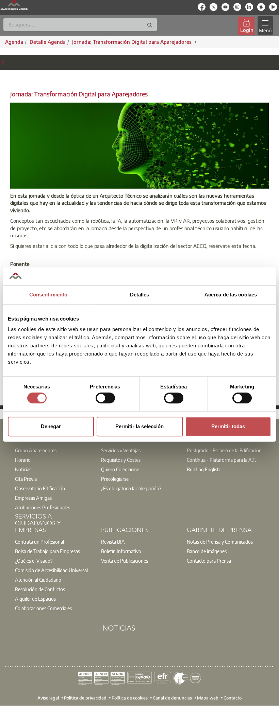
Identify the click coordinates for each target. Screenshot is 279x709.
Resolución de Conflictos (40, 589)
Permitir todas (228, 426)
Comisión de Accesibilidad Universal (51, 570)
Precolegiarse (115, 479)
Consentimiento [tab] (48, 294)
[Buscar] (149, 25)
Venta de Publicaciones (124, 561)
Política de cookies (130, 698)
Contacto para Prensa (209, 561)
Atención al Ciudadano (38, 580)
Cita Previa (26, 479)
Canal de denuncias (172, 698)
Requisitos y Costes (121, 460)
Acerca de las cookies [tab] (230, 294)
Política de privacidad (85, 698)
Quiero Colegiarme (120, 469)
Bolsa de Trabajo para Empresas (47, 551)
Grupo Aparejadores (35, 450)
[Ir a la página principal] (14, 5)
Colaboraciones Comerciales (43, 608)
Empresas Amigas (33, 498)
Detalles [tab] (139, 294)
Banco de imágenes (207, 551)
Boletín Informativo (121, 551)
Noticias (23, 469)
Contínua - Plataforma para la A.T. (221, 460)
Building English (203, 469)
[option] (53, 450)
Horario (23, 460)
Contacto (233, 698)
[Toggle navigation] (265, 25)
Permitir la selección (139, 426)
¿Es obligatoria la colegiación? (131, 488)
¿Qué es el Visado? (33, 561)
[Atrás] (3, 62)
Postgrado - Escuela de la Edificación (224, 450)
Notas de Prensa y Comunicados (220, 542)
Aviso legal (48, 698)
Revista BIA (113, 542)
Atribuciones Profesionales (42, 507)
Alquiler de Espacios (35, 599)
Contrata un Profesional (39, 542)
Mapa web (207, 698)
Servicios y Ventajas (121, 450)
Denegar (51, 426)
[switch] (105, 398)
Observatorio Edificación (40, 488)
